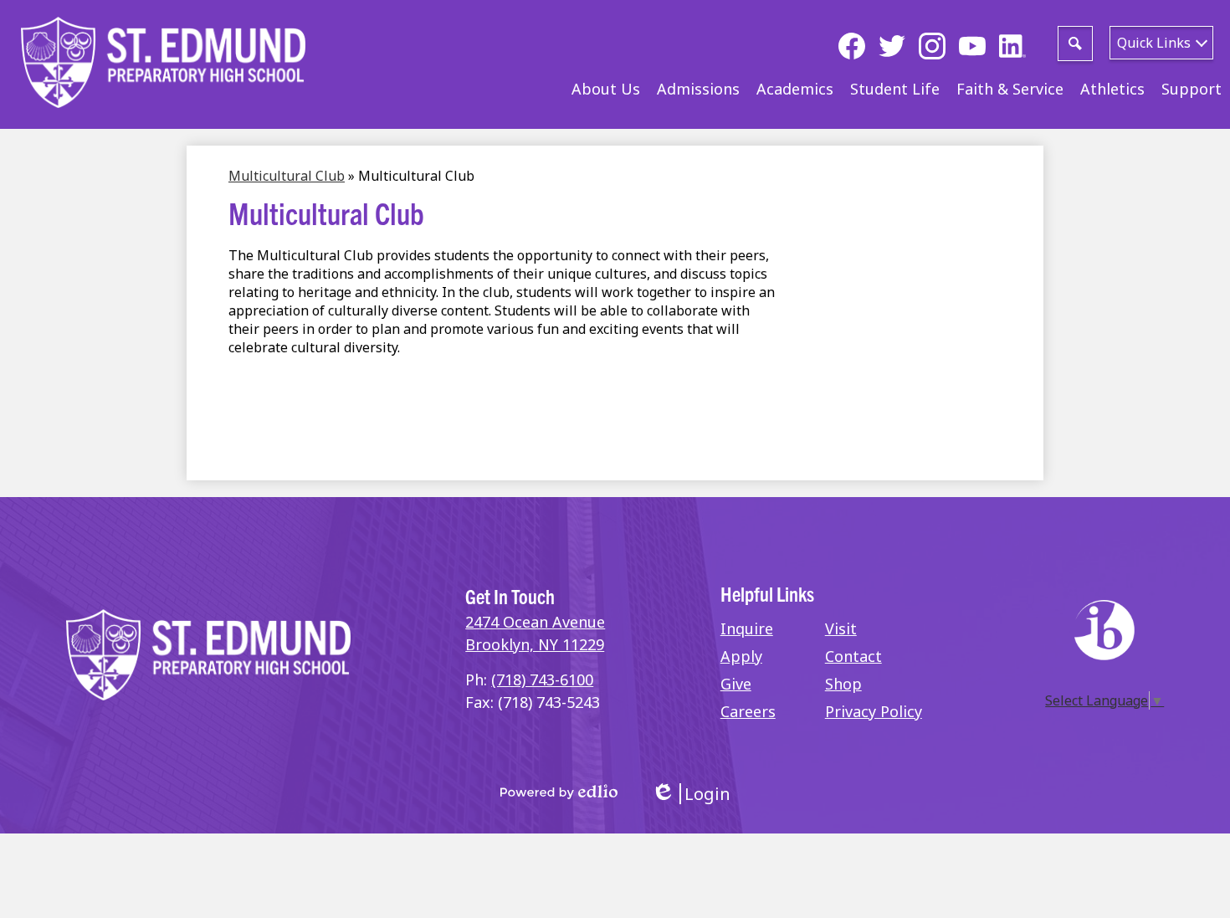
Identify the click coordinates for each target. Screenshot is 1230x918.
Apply (741, 656)
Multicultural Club (286, 176)
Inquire (746, 628)
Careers (748, 711)
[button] (605, 88)
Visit (841, 628)
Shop (843, 684)
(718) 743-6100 (542, 679)
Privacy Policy (873, 711)
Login (690, 793)
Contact (853, 656)
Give (735, 684)
